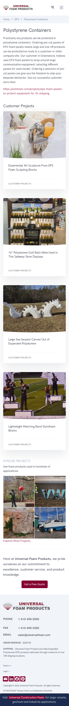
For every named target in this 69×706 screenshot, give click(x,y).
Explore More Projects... (18, 540)
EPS (17, 19)
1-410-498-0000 (28, 619)
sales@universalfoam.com (34, 635)
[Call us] (52, 7)
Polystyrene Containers (36, 19)
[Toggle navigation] (61, 7)
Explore (6, 665)
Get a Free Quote (34, 584)
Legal (5, 671)
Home (6, 19)
